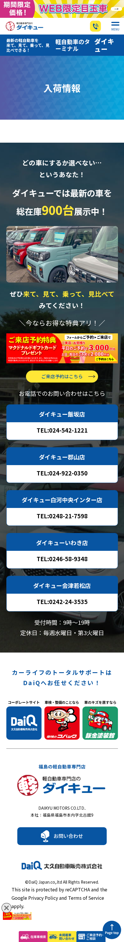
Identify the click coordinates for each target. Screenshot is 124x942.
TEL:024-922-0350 (62, 473)
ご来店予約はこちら (62, 376)
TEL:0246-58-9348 (62, 559)
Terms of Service (86, 897)
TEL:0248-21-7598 (62, 516)
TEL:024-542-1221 (62, 430)
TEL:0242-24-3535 (62, 601)
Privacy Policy (43, 897)
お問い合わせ (68, 835)
